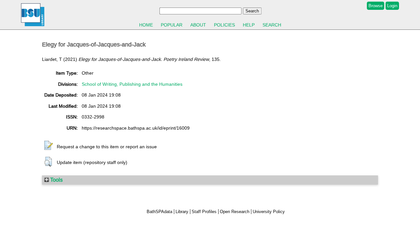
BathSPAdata (159, 211)
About (198, 24)
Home (146, 24)
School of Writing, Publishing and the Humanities (132, 84)
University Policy (269, 211)
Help (249, 24)
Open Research (234, 211)
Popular (171, 24)
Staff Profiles (204, 211)
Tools (56, 180)
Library (182, 211)
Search (271, 24)
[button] (48, 146)
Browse (375, 5)
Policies (224, 24)
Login (392, 5)
